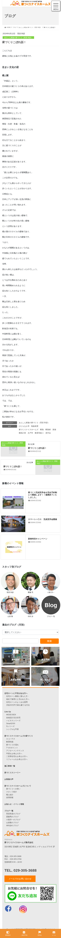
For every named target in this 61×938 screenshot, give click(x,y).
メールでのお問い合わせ (20, 879)
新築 (54, 430)
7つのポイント (12, 748)
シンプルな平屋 (12, 729)
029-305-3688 (15, 856)
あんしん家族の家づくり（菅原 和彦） (18, 37)
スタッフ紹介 (11, 792)
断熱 (42, 430)
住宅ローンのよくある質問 (17, 702)
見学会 (48, 433)
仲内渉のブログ (12, 825)
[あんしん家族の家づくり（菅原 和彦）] (13, 448)
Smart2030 (10, 723)
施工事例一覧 (9, 766)
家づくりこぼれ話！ (37, 447)
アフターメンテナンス (15, 751)
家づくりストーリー (12, 772)
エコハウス (10, 739)
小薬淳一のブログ (13, 820)
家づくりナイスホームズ (28, 430)
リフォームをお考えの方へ (17, 759)
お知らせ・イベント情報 (14, 804)
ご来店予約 (24, 935)
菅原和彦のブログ (13, 814)
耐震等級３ (39, 433)
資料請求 (8, 935)
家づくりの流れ (12, 745)
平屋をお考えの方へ (14, 753)
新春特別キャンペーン (37, 538)
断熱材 (48, 430)
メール (54, 935)
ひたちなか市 (24, 426)
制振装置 (34, 426)
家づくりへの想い (13, 789)
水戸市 (30, 433)
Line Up (7, 712)
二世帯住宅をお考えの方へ (17, 756)
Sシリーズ (10, 726)
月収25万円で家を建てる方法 (18, 705)
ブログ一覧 (8, 811)
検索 (49, 641)
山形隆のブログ (12, 822)
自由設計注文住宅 (13, 717)
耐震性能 (9, 742)
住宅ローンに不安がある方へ (16, 693)
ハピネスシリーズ (13, 720)
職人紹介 (9, 795)
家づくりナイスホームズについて (17, 786)
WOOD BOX (11, 715)
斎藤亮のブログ (12, 817)
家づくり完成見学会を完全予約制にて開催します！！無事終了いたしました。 (42, 495)
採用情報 (9, 797)
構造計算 (22, 433)
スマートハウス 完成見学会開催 (42, 519)
